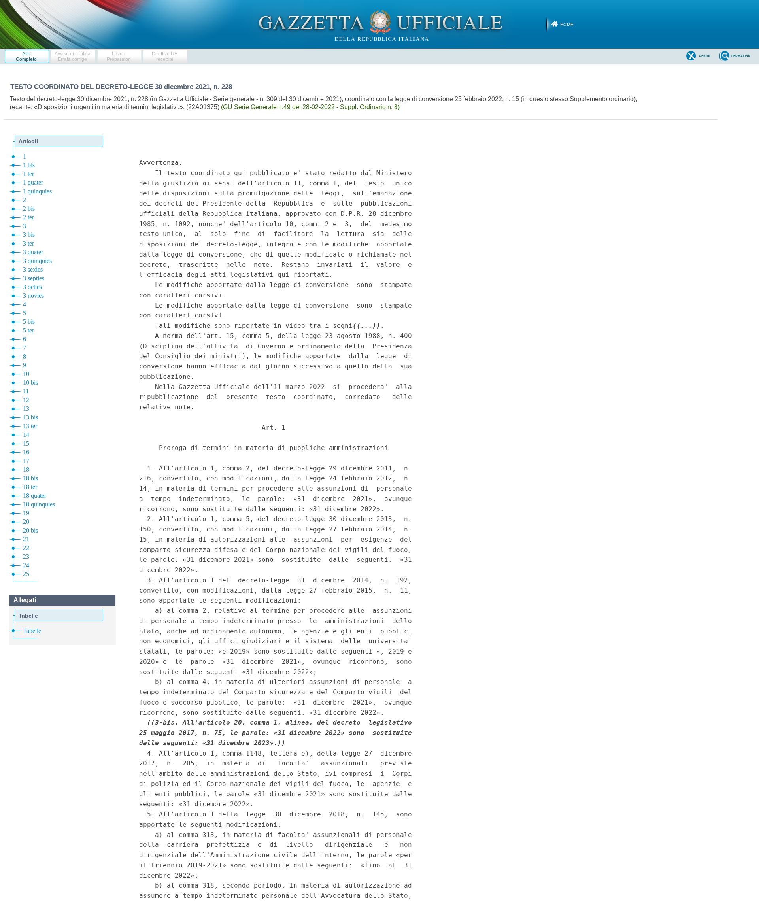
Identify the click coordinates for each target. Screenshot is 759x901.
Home (566, 24)
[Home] (380, 24)
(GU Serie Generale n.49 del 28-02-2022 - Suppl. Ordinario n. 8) (310, 107)
